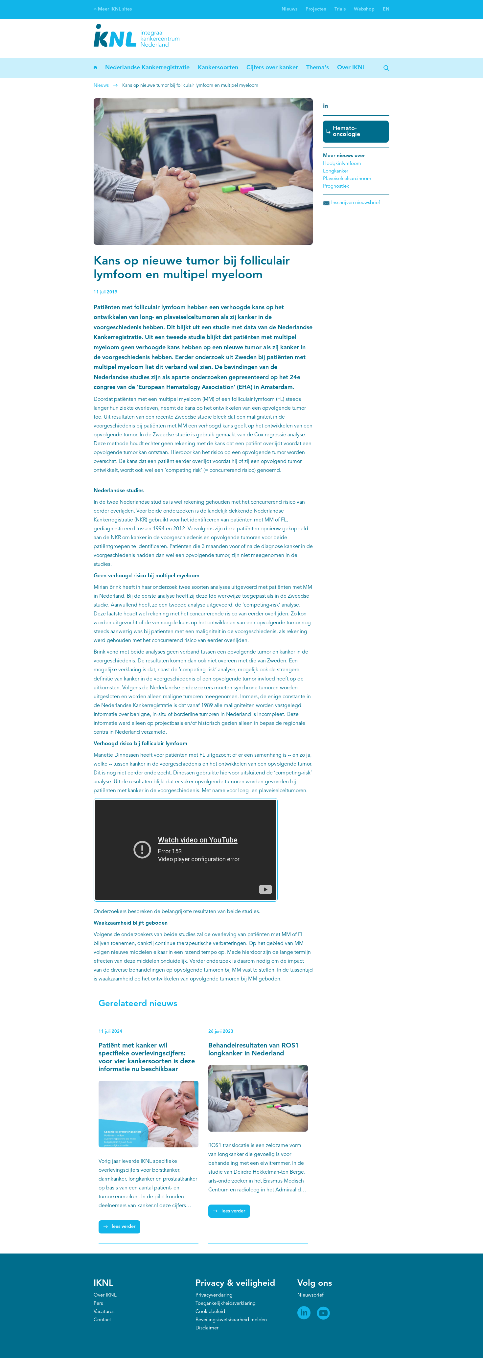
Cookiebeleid (210, 1311)
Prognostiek (336, 186)
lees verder (123, 1226)
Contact (102, 1320)
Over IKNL (351, 68)
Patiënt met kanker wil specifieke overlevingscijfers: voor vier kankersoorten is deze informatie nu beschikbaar (147, 1058)
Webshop (364, 9)
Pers (98, 1303)
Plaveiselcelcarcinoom (347, 178)
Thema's (317, 68)
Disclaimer (207, 1328)
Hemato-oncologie (346, 131)
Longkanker (335, 171)
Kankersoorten (218, 68)
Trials (340, 9)
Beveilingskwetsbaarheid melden (231, 1320)
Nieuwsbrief (310, 1295)
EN (386, 9)
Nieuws (289, 9)
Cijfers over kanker (272, 68)
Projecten (316, 9)
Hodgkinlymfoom (342, 163)
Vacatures (104, 1311)
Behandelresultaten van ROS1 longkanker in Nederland (253, 1050)
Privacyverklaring (214, 1295)
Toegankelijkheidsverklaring (226, 1303)
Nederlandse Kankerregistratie (147, 68)
